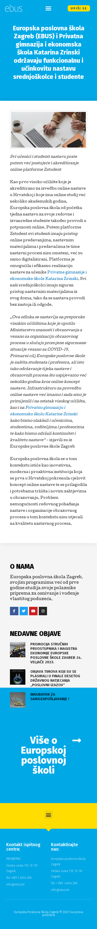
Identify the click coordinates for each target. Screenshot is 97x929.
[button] (48, 8)
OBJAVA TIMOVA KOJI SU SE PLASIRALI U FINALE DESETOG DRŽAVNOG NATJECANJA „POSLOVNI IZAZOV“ (55, 678)
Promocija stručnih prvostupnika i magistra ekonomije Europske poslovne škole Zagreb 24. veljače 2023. (56, 653)
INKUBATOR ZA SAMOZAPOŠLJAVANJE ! (49, 696)
